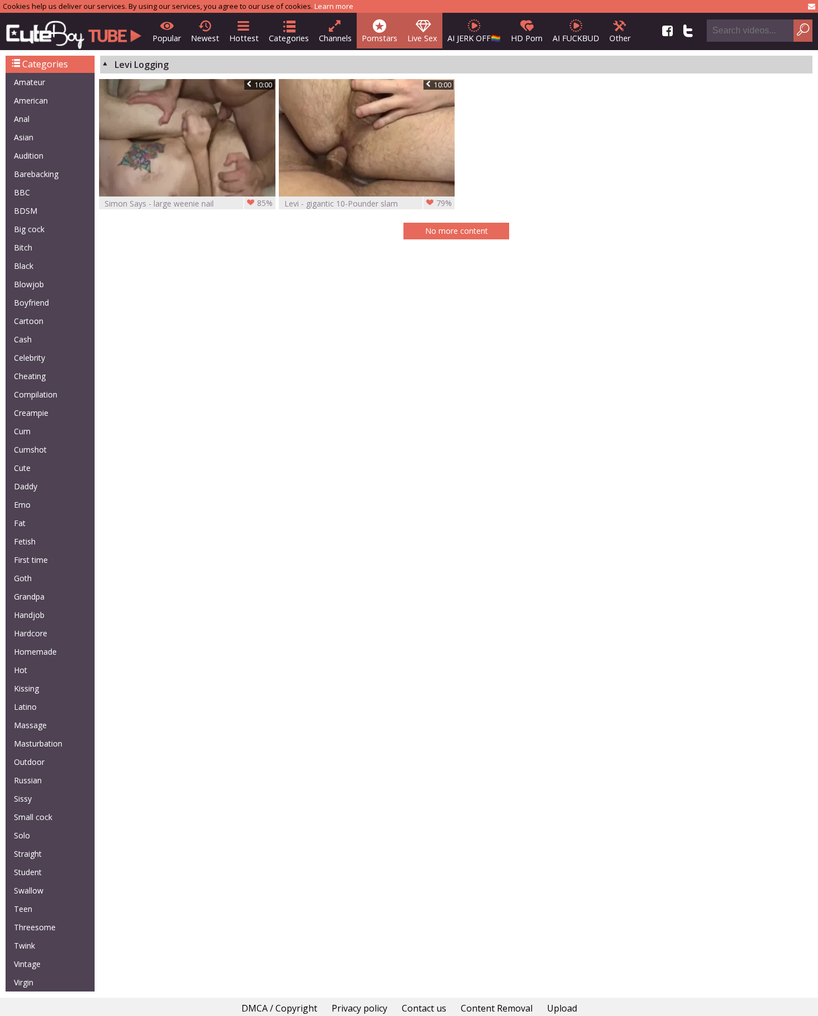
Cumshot (30, 449)
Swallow (28, 890)
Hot (20, 670)
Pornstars (379, 38)
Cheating (30, 376)
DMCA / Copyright (279, 1008)
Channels (335, 38)
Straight (28, 853)
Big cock (29, 229)
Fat (20, 523)
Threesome (35, 927)
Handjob (29, 615)
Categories (289, 38)
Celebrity (29, 357)
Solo (22, 835)
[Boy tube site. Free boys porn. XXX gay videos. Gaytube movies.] (73, 31)
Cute (22, 468)
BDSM (25, 210)
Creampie (31, 413)
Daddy (25, 486)
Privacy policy (359, 1008)
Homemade (35, 651)
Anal (21, 119)
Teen (23, 909)
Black (23, 266)
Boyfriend (31, 302)
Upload (562, 1008)
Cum (22, 431)
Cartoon (28, 321)
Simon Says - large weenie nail (189, 203)
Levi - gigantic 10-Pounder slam (368, 203)
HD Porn (527, 38)
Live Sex (422, 38)
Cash (23, 339)
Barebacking (36, 174)
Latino (25, 706)
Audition (28, 155)
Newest (205, 38)
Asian (23, 137)
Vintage (27, 964)
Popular (166, 38)
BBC (22, 192)
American (31, 100)
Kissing (26, 688)
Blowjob (29, 284)
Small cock (33, 817)
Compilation (35, 394)
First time (31, 559)
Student (28, 872)
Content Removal (497, 1008)
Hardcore (30, 633)
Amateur (29, 82)
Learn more (333, 6)
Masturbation (38, 743)
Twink (24, 945)
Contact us (424, 1008)
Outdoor (29, 762)
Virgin (23, 982)
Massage (30, 725)
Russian (28, 780)
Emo (22, 504)
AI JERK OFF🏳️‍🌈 (474, 38)
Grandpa (29, 596)
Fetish (25, 541)
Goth (23, 578)
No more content (456, 230)
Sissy (23, 798)
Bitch (23, 247)
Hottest (244, 38)
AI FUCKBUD (576, 38)
